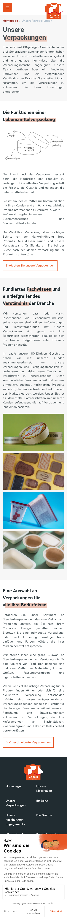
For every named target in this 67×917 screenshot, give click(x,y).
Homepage (10, 21)
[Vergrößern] (59, 418)
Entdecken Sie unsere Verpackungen (30, 266)
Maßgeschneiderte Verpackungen (28, 742)
